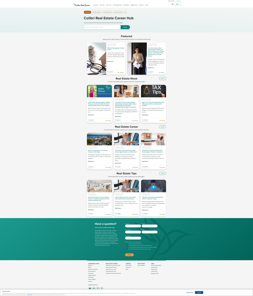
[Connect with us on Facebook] (97, 288)
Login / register (141, 265)
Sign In (177, 4)
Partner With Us (91, 271)
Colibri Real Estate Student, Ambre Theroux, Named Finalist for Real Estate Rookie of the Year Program (99, 104)
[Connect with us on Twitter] (101, 288)
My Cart (172, 4)
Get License (95, 5)
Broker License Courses (111, 267)
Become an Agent (97, 12)
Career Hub (87, 12)
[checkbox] (142, 246)
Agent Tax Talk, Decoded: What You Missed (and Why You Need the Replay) (153, 104)
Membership (126, 5)
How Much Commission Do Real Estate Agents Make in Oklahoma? (126, 151)
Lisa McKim (111, 71)
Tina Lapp (118, 166)
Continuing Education (117, 5)
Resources (141, 5)
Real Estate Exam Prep (111, 271)
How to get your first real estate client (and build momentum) (125, 198)
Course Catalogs (91, 279)
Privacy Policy (154, 267)
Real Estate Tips (92, 194)
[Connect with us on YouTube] (90, 288)
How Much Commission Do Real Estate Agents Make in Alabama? (152, 151)
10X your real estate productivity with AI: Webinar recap (152, 198)
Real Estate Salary (107, 12)
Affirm (89, 267)
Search (125, 12)
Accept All (199, 292)
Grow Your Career (118, 12)
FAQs (127, 269)
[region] (126, 292)
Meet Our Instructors (93, 269)
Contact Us (178, 1)
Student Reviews (92, 275)
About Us (90, 265)
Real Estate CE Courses (111, 269)
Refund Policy (154, 269)
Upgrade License (134, 5)
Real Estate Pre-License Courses (113, 265)
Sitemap (90, 281)
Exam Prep (102, 5)
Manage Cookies (155, 273)
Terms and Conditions (156, 265)
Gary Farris (91, 166)
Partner (146, 5)
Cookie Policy (154, 271)
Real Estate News (92, 99)
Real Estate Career (152, 44)
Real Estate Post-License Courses (113, 273)
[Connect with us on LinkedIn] (94, 288)
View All (162, 78)
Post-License (108, 5)
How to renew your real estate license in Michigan (98, 151)
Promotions (91, 277)
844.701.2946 (129, 265)
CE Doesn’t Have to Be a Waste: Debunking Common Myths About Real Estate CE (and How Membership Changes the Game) (126, 105)
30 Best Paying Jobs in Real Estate (115, 48)
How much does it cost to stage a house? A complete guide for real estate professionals (98, 198)
